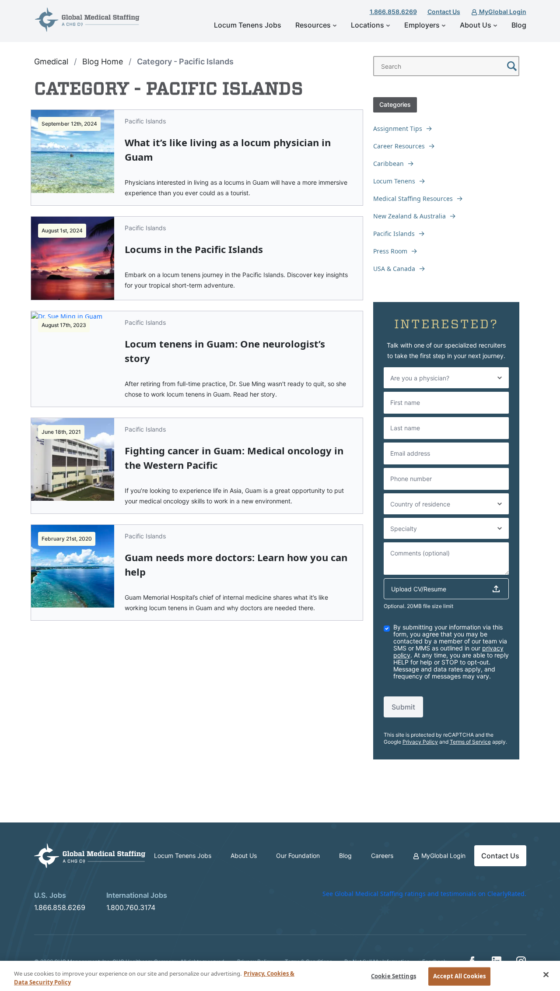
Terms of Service (470, 741)
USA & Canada (394, 268)
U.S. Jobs (50, 895)
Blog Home (102, 61)
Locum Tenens (394, 181)
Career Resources (399, 146)
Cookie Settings (393, 976)
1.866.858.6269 (393, 11)
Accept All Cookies (459, 976)
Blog (518, 25)
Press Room (390, 251)
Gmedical (51, 61)
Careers (382, 855)
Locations (368, 25)
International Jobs (136, 895)
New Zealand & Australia (409, 216)
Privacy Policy (420, 741)
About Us (476, 25)
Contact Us (443, 11)
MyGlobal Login (502, 11)
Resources (313, 25)
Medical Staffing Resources (413, 198)
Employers (422, 25)
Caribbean (388, 163)
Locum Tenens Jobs (247, 25)
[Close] (546, 974)
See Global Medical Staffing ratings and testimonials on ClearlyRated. (424, 893)
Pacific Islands (394, 233)
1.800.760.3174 (130, 907)
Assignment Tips (397, 128)
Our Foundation (298, 855)
